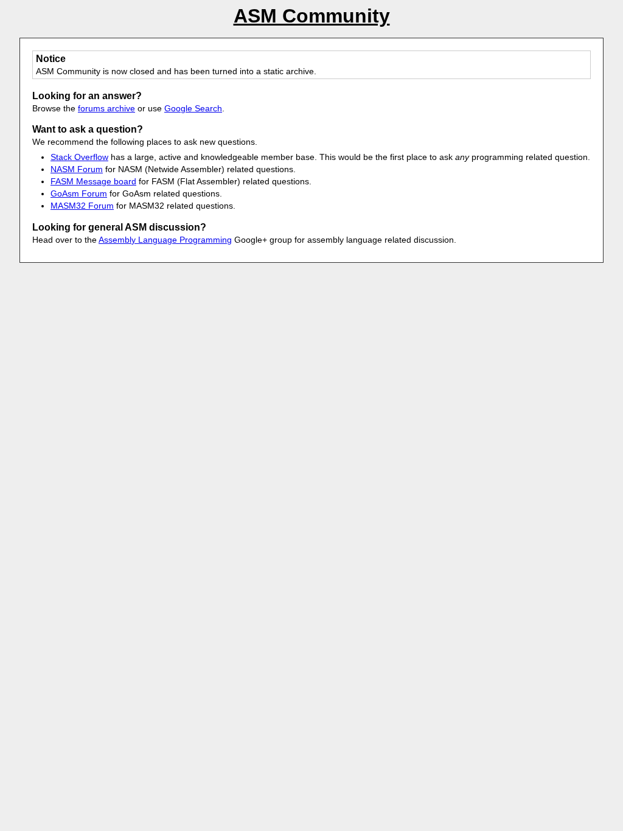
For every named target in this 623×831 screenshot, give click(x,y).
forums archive (106, 108)
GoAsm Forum (78, 193)
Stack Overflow (79, 157)
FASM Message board (93, 181)
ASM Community (312, 16)
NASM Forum (76, 169)
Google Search (193, 108)
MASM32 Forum (82, 205)
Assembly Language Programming (165, 240)
